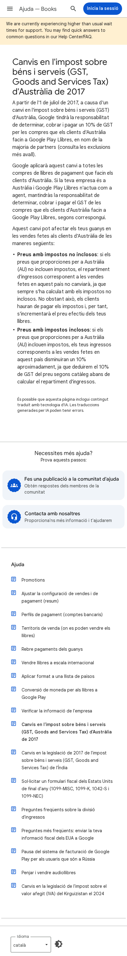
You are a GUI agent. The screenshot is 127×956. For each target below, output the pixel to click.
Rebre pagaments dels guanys (52, 649)
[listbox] (30, 945)
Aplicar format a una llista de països (58, 676)
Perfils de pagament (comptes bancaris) (62, 614)
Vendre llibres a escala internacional (58, 663)
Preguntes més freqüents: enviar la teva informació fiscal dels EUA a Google (62, 834)
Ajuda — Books (38, 9)
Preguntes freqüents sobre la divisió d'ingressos (58, 813)
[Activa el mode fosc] (58, 944)
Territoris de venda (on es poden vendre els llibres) (66, 631)
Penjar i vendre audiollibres (49, 872)
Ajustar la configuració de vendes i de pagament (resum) (60, 597)
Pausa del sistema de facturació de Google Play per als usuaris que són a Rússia (65, 855)
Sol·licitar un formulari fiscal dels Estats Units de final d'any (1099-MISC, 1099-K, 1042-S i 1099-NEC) (67, 789)
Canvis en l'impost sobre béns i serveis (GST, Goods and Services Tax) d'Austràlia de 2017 (67, 732)
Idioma (23, 936)
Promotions (33, 580)
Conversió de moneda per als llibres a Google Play (59, 693)
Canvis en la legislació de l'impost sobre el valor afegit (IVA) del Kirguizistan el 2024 (64, 889)
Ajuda (17, 564)
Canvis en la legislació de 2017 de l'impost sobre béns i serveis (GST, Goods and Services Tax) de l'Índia (64, 760)
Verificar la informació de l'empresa (57, 711)
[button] (9, 8)
